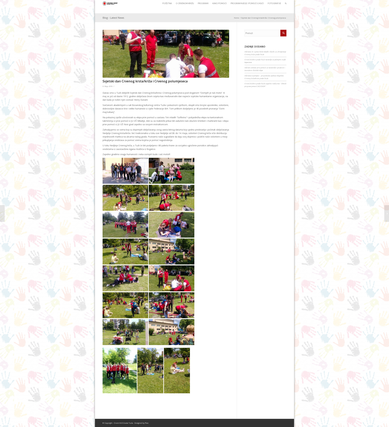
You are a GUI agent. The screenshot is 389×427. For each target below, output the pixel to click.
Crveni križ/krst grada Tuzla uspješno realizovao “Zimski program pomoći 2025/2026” (265, 84)
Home (236, 18)
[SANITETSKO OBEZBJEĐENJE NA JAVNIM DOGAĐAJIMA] (386, 213)
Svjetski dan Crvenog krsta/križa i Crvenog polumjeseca (145, 81)
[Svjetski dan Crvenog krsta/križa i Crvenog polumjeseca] (166, 54)
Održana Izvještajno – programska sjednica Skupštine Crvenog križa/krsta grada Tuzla (264, 77)
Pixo (146, 423)
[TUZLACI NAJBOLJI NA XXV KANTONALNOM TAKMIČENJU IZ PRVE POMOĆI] (2, 213)
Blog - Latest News (113, 17)
